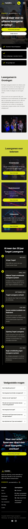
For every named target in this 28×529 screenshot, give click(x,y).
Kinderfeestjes (4, 496)
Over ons (3, 493)
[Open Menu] (24, 3)
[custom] (12, 521)
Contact (3, 507)
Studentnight (4, 499)
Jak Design (10, 518)
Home (2, 490)
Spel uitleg (3, 504)
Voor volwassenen (5, 501)
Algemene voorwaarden (20, 518)
